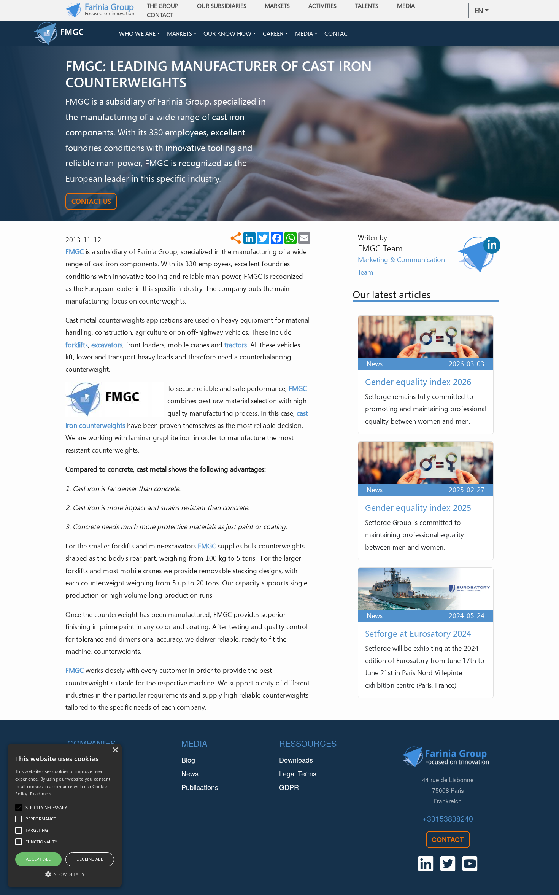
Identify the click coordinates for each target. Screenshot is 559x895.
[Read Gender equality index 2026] (425, 375)
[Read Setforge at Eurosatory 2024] (425, 633)
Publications (199, 787)
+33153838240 (447, 818)
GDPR (289, 787)
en (479, 10)
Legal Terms (297, 773)
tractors (235, 344)
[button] (64, 874)
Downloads (296, 760)
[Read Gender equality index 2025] (425, 501)
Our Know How (227, 33)
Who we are (137, 33)
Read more (41, 793)
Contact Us (91, 201)
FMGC (74, 251)
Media (304, 33)
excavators (106, 344)
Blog (188, 760)
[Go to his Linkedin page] (491, 245)
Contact (160, 15)
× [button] (115, 750)
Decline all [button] (89, 859)
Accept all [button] (38, 859)
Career (273, 33)
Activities (322, 6)
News (190, 773)
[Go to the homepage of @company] (75, 33)
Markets (179, 33)
